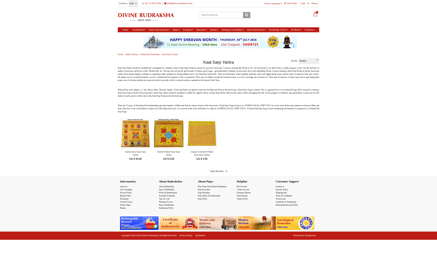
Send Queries (242, 196)
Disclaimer (124, 199)
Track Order (291, 3)
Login (303, 3)
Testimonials (281, 199)
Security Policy (282, 189)
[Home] (149, 17)
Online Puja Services (158, 30)
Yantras (213, 30)
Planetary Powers (166, 202)
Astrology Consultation (231, 30)
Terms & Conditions (284, 196)
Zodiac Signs (125, 205)
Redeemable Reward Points (287, 205)
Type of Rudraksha (166, 189)
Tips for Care (164, 199)
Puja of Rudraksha (166, 205)
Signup (314, 3)
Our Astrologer (126, 189)
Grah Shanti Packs (255, 30)
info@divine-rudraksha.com (179, 3)
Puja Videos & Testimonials (209, 196)
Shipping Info (281, 192)
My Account (242, 186)
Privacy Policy (126, 192)
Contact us (309, 30)
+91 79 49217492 (152, 3)
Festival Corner (126, 202)
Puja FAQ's (202, 199)
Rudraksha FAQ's (166, 208)
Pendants (187, 30)
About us (124, 186)
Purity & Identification (168, 192)
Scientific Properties (167, 196)
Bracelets (200, 30)
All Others (295, 30)
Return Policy (125, 196)
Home (125, 30)
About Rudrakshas (166, 186)
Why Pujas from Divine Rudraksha (212, 186)
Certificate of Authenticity (286, 202)
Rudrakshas (138, 30)
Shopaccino (310, 235)
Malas (175, 30)
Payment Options (244, 192)
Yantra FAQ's (242, 199)
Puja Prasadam (204, 192)
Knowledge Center (277, 30)
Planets (123, 208)
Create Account (243, 189)
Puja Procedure (204, 189)
